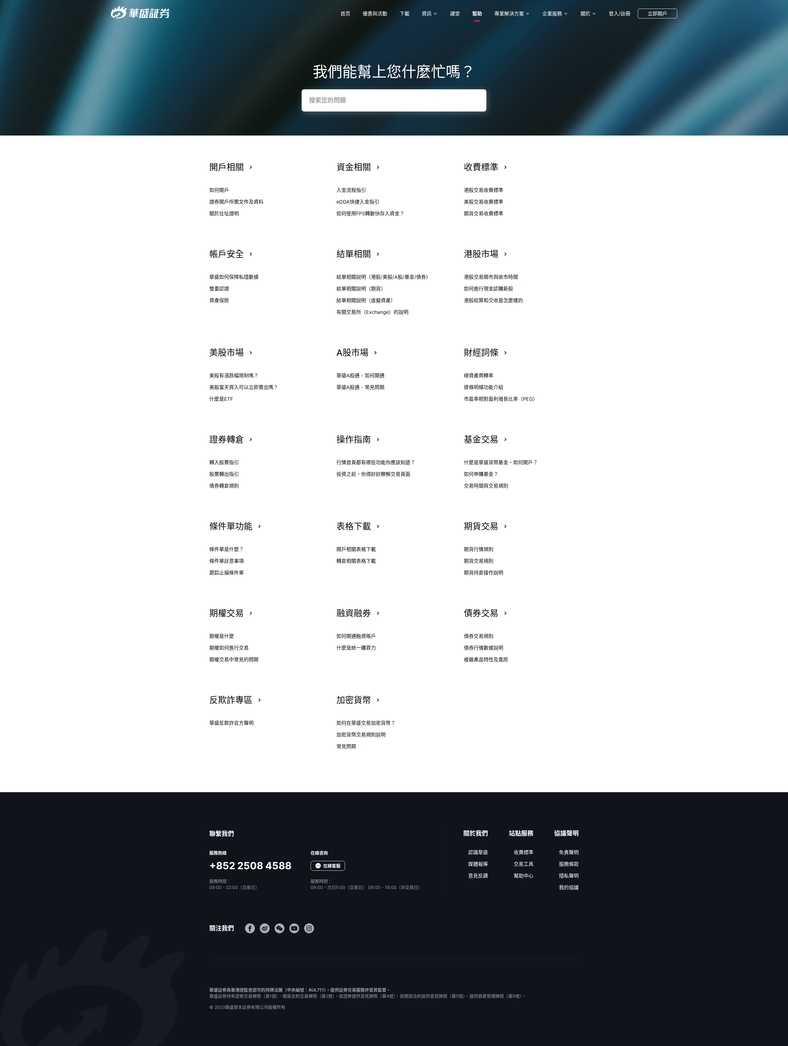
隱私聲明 (569, 876)
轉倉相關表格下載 (356, 561)
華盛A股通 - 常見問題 (360, 387)
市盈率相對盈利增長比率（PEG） (501, 399)
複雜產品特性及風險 (486, 659)
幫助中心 (523, 876)
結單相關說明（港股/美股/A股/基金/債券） (383, 277)
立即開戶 (657, 13)
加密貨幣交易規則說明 (361, 735)
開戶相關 (226, 167)
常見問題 (346, 746)
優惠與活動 (375, 13)
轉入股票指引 (224, 462)
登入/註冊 (619, 13)
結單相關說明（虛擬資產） (366, 300)
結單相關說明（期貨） (361, 289)
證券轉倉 (226, 439)
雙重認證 (219, 289)
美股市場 (226, 352)
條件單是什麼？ (226, 549)
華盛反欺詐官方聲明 (231, 723)
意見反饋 (478, 876)
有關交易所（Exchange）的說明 (372, 312)
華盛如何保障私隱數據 (234, 277)
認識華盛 (478, 852)
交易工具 (523, 864)
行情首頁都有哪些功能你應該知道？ (375, 462)
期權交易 (226, 613)
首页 (345, 13)
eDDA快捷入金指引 (357, 202)
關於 (585, 13)
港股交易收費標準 (483, 190)
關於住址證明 (224, 213)
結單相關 (353, 254)
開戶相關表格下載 (356, 549)
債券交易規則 (478, 636)
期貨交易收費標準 (483, 213)
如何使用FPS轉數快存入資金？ (370, 213)
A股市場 (352, 352)
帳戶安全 (226, 254)
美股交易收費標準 (483, 202)
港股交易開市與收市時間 (491, 277)
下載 (404, 13)
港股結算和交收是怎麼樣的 (493, 300)
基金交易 (481, 439)
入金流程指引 (351, 190)
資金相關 (353, 167)
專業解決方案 (509, 13)
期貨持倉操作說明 (483, 573)
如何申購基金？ (481, 474)
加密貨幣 (353, 700)
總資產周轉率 (478, 375)
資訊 (427, 13)
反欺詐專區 (230, 700)
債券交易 (481, 613)
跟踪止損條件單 (226, 573)
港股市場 (481, 254)
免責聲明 (569, 852)
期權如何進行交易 (229, 648)
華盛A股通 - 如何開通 (360, 375)
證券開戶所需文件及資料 (236, 202)
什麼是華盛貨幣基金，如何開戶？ (501, 462)
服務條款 (569, 864)
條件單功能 (230, 526)
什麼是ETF (221, 399)
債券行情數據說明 (483, 648)
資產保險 (219, 300)
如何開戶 (219, 190)
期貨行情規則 (478, 549)
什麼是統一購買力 (356, 648)
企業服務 (552, 13)
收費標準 (481, 167)
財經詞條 (481, 352)
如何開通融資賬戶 (356, 636)
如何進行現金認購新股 (488, 289)
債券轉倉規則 (224, 486)
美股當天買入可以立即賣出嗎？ (243, 387)
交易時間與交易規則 (486, 486)
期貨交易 (481, 526)
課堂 (455, 13)
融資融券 (353, 613)
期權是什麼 (221, 636)
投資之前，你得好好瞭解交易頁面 (373, 474)
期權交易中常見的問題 (234, 659)
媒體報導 (478, 864)
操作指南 (353, 439)
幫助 (477, 13)
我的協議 (569, 887)
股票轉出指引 (224, 474)
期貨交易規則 (478, 561)
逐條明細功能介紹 (483, 387)
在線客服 (331, 865)
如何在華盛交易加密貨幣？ (366, 723)
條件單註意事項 (226, 561)
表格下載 (353, 526)
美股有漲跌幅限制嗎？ (234, 375)
